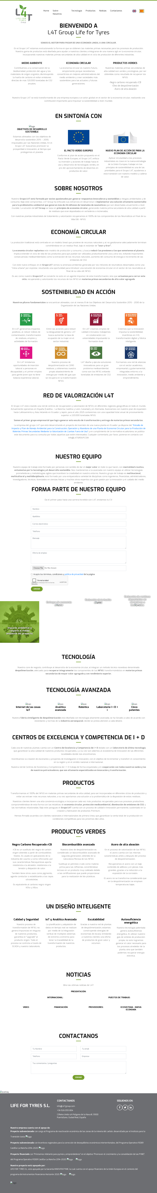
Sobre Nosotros (57, 12)
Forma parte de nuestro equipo (98, 3)
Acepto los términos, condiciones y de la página (64, 574)
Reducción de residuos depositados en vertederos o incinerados (137, 601)
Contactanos (116, 10)
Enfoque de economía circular (59, 604)
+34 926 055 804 (65, 1110)
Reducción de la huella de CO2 (98, 601)
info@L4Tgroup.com (66, 1106)
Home (46, 10)
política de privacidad (74, 574)
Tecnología (76, 10)
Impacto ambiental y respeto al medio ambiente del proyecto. (19, 630)
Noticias (102, 10)
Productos (90, 10)
